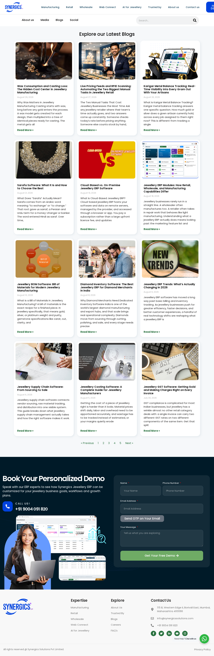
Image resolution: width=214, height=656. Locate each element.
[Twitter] (161, 633)
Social (74, 20)
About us (173, 7)
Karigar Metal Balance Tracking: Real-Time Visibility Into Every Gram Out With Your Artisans (169, 89)
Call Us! (22, 503)
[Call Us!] (8, 506)
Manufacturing (50, 7)
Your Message (128, 527)
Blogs (59, 20)
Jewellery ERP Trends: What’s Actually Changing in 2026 (169, 285)
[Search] (195, 20)
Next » (129, 443)
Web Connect (107, 7)
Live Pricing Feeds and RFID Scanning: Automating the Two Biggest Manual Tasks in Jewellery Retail (105, 89)
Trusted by (154, 7)
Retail (69, 7)
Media (45, 20)
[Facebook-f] (153, 633)
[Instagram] (185, 633)
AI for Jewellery (132, 7)
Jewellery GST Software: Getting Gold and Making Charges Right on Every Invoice (169, 390)
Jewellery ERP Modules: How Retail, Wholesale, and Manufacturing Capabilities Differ (167, 188)
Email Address (128, 501)
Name (124, 483)
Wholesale (86, 7)
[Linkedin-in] (169, 633)
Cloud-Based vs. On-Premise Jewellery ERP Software (100, 186)
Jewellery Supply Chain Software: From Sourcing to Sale (40, 388)
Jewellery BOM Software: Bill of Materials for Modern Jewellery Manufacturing (38, 287)
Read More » (25, 130)
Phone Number (171, 483)
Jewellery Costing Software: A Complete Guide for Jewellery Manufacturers (101, 390)
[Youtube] (177, 633)
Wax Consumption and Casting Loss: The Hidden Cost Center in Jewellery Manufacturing (42, 89)
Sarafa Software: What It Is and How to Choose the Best (42, 186)
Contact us (192, 7)
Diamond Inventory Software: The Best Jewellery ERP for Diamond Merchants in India (106, 287)
